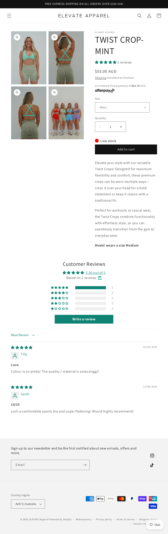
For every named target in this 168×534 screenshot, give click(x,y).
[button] (9, 16)
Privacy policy (104, 519)
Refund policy (83, 519)
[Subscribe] (84, 465)
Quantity (100, 118)
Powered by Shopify (60, 519)
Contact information (145, 523)
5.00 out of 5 (95, 272)
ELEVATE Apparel (39, 519)
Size (97, 98)
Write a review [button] (83, 319)
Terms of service (125, 519)
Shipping (100, 77)
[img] (22, 347)
